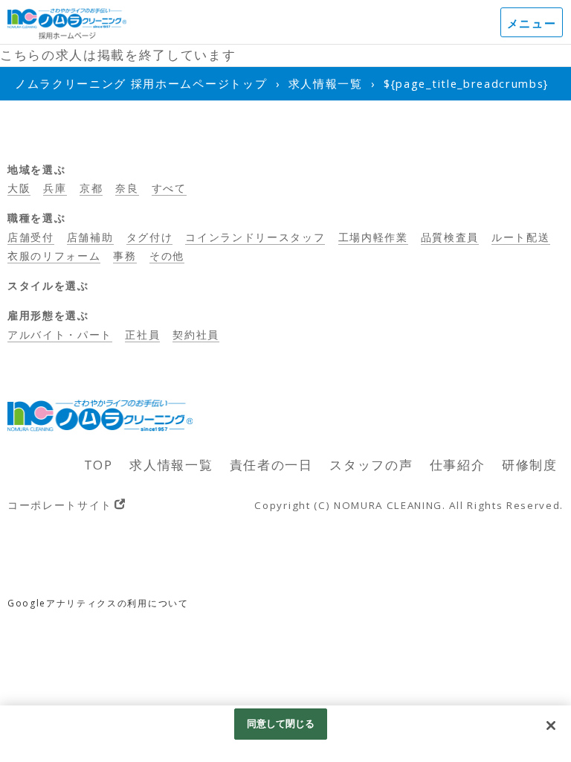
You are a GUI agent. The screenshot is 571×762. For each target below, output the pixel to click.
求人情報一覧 (171, 464)
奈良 (126, 188)
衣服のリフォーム (53, 256)
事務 (124, 256)
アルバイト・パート (59, 334)
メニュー (532, 23)
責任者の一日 (271, 464)
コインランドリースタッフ (255, 237)
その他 (166, 256)
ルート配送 (520, 237)
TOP (98, 464)
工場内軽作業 (373, 237)
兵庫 (54, 188)
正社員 (142, 334)
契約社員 (195, 334)
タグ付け (149, 237)
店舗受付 (30, 237)
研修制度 (530, 464)
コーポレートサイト (59, 505)
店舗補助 (90, 237)
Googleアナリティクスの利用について (98, 603)
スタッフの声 (371, 464)
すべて (169, 188)
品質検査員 (450, 237)
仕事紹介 (457, 464)
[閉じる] (551, 725)
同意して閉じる (281, 723)
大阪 (18, 188)
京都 (91, 188)
